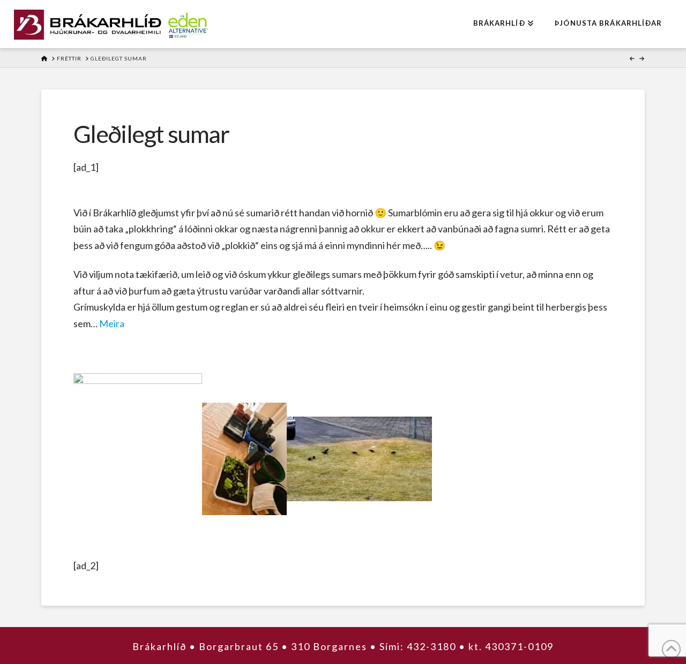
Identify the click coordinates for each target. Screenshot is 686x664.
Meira (111, 323)
